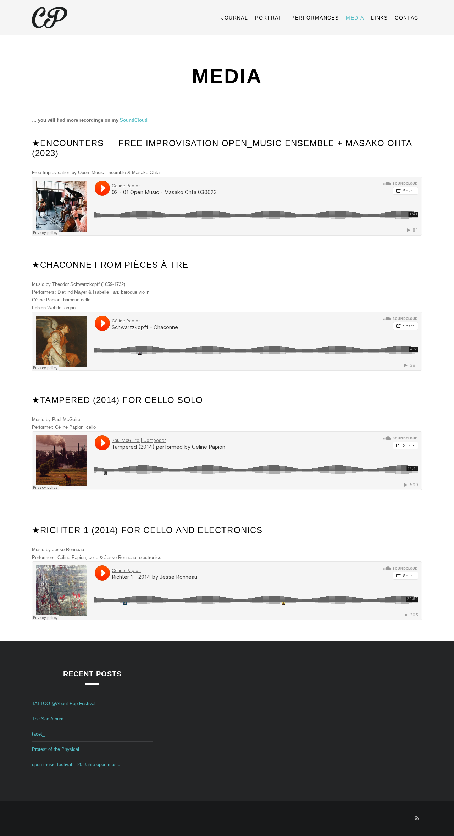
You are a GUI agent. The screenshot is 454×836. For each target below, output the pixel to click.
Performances (315, 18)
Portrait (269, 18)
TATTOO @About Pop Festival (63, 703)
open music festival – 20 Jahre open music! (77, 764)
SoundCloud (134, 120)
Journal (234, 18)
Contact (408, 18)
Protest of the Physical (55, 749)
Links (379, 18)
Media (355, 18)
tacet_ (38, 734)
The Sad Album (47, 718)
